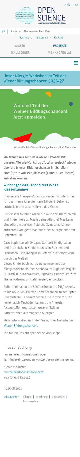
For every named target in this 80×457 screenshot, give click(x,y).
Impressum (42, 37)
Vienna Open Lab (60, 52)
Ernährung (42, 397)
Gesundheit (58, 397)
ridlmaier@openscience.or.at (24, 372)
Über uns (24, 37)
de (68, 4)
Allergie (27, 397)
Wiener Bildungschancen (20, 325)
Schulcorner (20, 52)
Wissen (20, 45)
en (76, 4)
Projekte (60, 45)
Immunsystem (30, 401)
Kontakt (58, 37)
